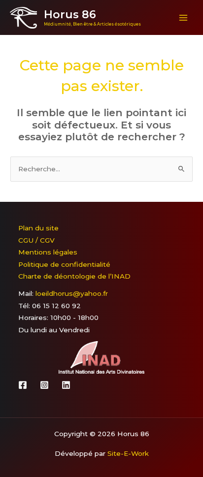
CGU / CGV (36, 240)
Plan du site (38, 228)
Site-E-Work (128, 453)
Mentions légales (47, 252)
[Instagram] (44, 385)
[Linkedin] (66, 385)
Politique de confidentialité (64, 264)
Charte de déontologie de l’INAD (74, 276)
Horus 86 (70, 14)
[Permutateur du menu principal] (183, 17)
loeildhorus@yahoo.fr (71, 293)
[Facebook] (22, 385)
